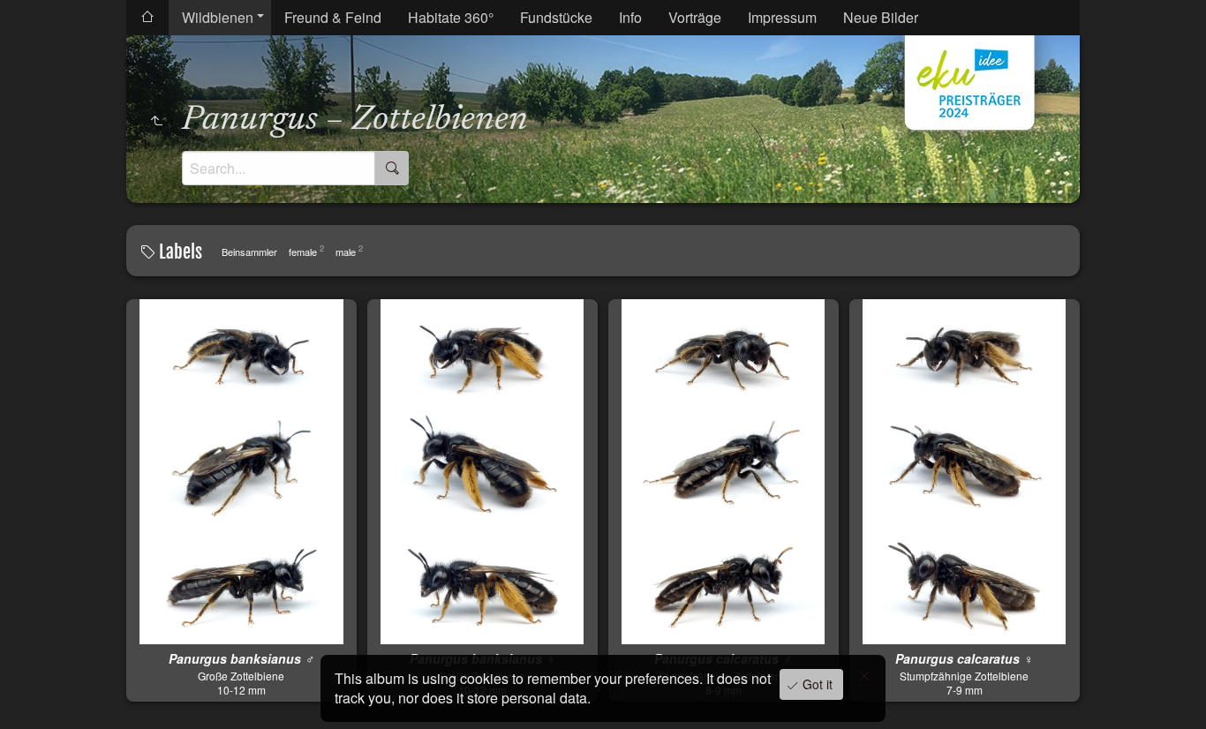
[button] (35, 694)
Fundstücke (556, 17)
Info (630, 17)
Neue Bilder (880, 17)
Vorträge (694, 17)
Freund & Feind (332, 17)
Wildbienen (217, 17)
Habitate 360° (451, 17)
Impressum (782, 17)
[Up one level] (156, 121)
